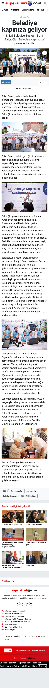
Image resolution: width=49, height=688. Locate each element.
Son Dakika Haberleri (13, 627)
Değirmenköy (30, 491)
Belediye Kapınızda (10, 496)
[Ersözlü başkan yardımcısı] (13, 516)
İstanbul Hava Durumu (13, 613)
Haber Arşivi (10, 630)
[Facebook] (18, 604)
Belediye (40, 9)
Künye (6, 639)
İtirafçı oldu (30, 565)
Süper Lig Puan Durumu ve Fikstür (18, 621)
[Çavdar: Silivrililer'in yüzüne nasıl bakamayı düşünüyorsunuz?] (13, 534)
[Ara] (45, 3)
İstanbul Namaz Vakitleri (14, 616)
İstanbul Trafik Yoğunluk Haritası (18, 619)
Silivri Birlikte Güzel (29, 496)
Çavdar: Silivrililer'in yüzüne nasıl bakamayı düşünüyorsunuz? (12, 545)
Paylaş (7, 82)
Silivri (5, 491)
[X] (22, 604)
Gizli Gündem (28, 9)
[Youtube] (31, 604)
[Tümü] (46, 581)
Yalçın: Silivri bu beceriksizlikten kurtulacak (12, 566)
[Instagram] (27, 604)
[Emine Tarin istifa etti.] (36, 516)
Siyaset (5, 9)
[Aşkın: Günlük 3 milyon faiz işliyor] (36, 534)
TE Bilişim (31, 658)
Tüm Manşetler (11, 624)
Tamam (42, 666)
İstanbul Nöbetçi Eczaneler (15, 611)
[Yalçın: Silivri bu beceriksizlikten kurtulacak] (13, 557)
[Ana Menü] (3, 3)
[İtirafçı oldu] (36, 557)
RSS (9, 650)
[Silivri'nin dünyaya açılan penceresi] (23, 3)
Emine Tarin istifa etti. (34, 524)
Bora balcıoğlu (16, 491)
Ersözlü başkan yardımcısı (12, 524)
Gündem (15, 9)
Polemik (41, 636)
